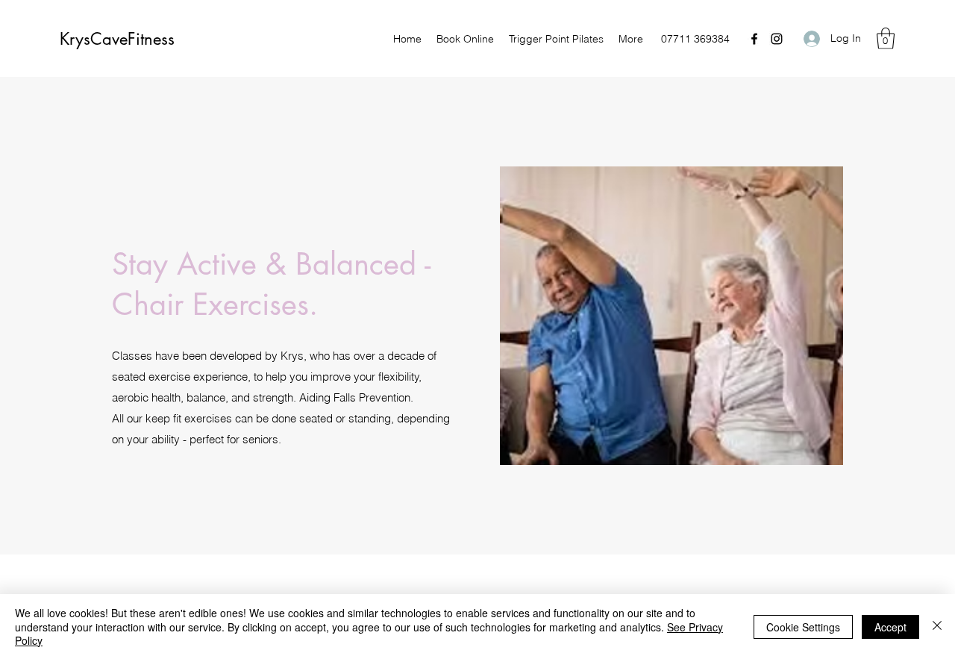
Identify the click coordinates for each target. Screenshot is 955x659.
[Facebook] (754, 38)
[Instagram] (776, 38)
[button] (886, 38)
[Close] (937, 626)
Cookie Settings (803, 626)
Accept (890, 626)
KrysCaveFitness (117, 38)
